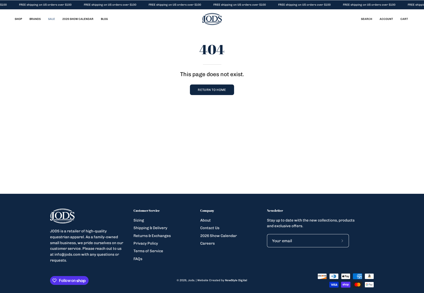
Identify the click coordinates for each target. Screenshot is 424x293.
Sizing (138, 220)
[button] (366, 19)
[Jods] (212, 19)
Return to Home (212, 90)
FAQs (137, 258)
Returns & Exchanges (152, 235)
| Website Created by (221, 280)
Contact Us (209, 228)
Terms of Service (148, 251)
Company (207, 211)
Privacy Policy (145, 243)
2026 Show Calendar (218, 235)
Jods (191, 280)
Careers (207, 243)
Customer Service (146, 211)
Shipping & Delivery (150, 228)
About (205, 220)
